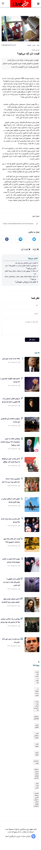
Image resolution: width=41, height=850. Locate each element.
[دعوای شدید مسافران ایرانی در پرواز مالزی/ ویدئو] (32, 504)
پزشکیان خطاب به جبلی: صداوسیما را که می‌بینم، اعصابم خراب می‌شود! (10, 442)
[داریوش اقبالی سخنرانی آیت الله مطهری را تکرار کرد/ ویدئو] (32, 404)
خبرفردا (16, 829)
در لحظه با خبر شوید (36, 692)
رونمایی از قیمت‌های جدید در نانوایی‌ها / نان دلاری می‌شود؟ (20, 267)
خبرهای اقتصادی (36, 718)
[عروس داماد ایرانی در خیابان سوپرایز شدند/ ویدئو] (32, 564)
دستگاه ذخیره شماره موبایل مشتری (36, 774)
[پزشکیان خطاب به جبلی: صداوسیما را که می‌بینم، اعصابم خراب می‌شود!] (32, 444)
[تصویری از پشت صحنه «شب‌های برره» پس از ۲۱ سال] (32, 484)
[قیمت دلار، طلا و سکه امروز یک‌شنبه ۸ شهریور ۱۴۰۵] (32, 544)
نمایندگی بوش (36, 762)
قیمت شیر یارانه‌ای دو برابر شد (25, 263)
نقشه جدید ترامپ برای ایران (11, 358)
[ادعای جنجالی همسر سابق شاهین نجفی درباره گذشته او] (32, 604)
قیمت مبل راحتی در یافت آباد (36, 677)
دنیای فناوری (36, 726)
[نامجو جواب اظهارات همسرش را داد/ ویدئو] (32, 384)
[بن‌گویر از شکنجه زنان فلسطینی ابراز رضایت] (32, 424)
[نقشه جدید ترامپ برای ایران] (32, 364)
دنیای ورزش (36, 754)
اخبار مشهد (36, 745)
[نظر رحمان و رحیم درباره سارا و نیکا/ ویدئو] (32, 524)
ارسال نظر (32, 339)
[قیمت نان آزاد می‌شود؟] (20, 28)
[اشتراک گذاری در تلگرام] (20, 239)
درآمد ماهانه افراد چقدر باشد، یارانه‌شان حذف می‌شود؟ (20, 278)
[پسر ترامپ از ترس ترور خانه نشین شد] (32, 644)
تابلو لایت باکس (36, 785)
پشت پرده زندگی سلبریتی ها (36, 706)
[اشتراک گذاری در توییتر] (34, 239)
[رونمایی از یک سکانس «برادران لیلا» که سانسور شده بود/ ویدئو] (32, 624)
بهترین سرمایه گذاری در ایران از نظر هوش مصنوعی (36, 799)
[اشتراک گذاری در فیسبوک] (7, 239)
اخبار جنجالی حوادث (36, 735)
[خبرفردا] (20, 3)
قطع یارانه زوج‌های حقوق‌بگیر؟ (25, 282)
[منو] (38, 4)
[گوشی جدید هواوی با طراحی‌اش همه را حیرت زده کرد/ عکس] (32, 584)
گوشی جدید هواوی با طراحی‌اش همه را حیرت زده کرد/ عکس (11, 582)
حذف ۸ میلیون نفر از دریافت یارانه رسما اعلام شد (20, 272)
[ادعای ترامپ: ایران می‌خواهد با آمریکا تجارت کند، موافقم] (32, 464)
